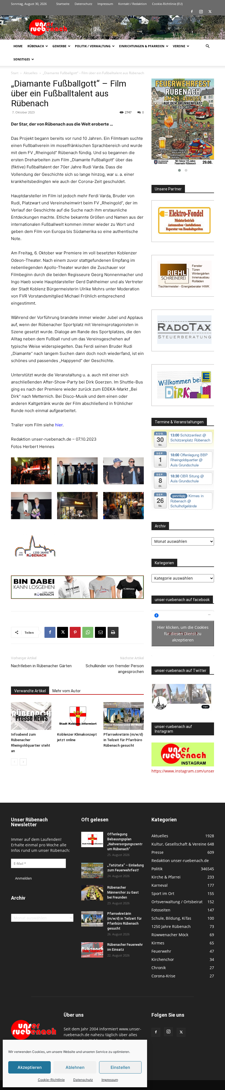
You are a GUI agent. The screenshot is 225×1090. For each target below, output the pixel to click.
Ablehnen (75, 1067)
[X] (210, 11)
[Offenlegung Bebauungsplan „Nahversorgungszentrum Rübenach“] (92, 839)
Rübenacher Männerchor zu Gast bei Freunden (123, 892)
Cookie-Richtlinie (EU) (167, 4)
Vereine (179, 46)
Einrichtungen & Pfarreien (141, 46)
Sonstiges (21, 59)
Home (17, 46)
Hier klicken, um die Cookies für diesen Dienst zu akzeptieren (183, 633)
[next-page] (23, 761)
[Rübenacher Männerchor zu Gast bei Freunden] (92, 892)
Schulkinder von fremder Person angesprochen (115, 668)
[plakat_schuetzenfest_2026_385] (182, 122)
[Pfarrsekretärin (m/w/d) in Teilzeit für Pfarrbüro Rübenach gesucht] (123, 716)
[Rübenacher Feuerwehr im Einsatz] (92, 950)
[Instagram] (201, 11)
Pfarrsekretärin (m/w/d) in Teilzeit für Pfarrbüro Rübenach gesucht (123, 739)
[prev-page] (14, 761)
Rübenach (35, 46)
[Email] (100, 632)
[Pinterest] (75, 632)
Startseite (62, 4)
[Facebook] (192, 11)
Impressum (110, 1080)
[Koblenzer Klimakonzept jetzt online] (77, 716)
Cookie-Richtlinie (51, 1080)
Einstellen (120, 1067)
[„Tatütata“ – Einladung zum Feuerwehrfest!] (92, 870)
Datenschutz (83, 1080)
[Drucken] (113, 632)
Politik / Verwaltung (93, 46)
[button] (207, 46)
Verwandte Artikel (30, 691)
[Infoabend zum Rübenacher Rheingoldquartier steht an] (31, 716)
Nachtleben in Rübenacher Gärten (41, 665)
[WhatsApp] (87, 632)
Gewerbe (59, 46)
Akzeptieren (30, 1067)
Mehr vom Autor (66, 691)
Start (14, 73)
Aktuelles (31, 73)
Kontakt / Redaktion (132, 4)
